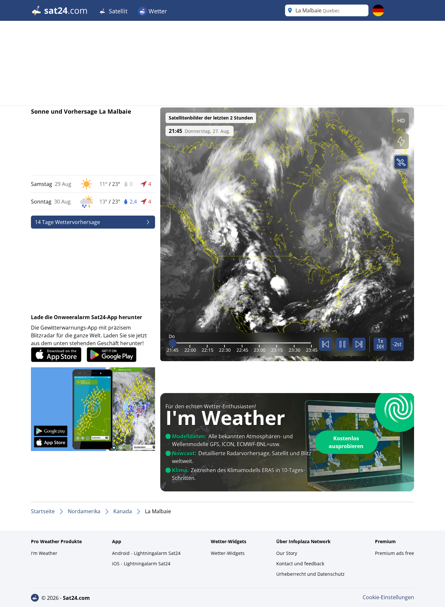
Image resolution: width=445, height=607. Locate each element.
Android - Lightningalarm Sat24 (146, 553)
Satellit (117, 11)
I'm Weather (44, 553)
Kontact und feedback (300, 563)
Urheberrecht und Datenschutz (310, 574)
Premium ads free (394, 553)
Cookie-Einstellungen (388, 597)
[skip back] (325, 344)
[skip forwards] (359, 344)
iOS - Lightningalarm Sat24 (141, 563)
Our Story (286, 553)
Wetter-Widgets (228, 553)
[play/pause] (342, 344)
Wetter (157, 11)
